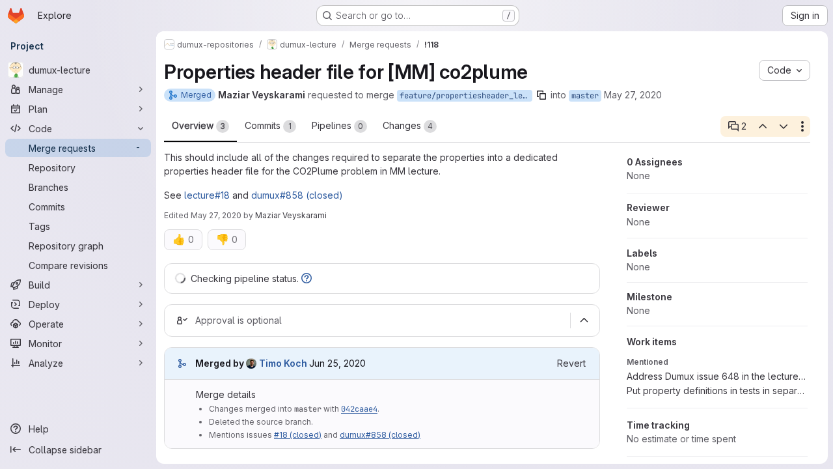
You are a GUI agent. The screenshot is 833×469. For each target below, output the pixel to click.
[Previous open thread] (762, 126)
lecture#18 (207, 195)
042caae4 (359, 409)
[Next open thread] (783, 126)
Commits (268, 125)
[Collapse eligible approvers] (584, 320)
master (585, 96)
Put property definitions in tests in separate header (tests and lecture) (717, 390)
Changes (408, 125)
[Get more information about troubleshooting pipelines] (306, 278)
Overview (198, 125)
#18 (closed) (297, 435)
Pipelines (337, 125)
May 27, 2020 (633, 94)
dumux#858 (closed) (297, 195)
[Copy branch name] (541, 95)
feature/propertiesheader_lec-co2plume (466, 96)
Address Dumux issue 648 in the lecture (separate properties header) (717, 376)
